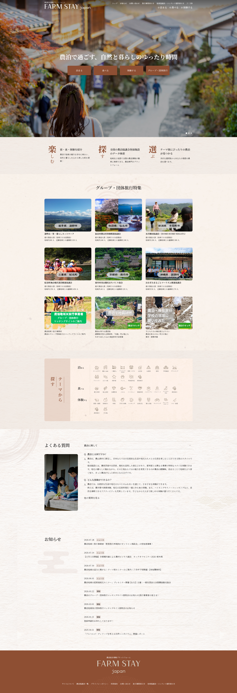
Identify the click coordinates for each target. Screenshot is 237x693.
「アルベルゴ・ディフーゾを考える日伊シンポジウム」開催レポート (114, 633)
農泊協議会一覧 (82, 684)
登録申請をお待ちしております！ (99, 621)
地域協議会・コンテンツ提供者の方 (170, 3)
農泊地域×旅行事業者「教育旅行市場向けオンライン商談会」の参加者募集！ (118, 543)
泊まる (163, 7)
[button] (186, 133)
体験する (188, 7)
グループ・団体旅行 (158, 70)
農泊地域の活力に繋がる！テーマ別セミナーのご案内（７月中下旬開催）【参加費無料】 (123, 569)
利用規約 (114, 684)
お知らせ (123, 3)
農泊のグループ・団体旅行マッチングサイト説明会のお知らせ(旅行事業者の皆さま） (121, 595)
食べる (175, 7)
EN (191, 3)
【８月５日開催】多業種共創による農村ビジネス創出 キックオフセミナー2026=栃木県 (123, 556)
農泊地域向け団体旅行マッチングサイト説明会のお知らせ (109, 608)
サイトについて (68, 684)
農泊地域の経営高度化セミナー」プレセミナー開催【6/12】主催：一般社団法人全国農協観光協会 (127, 582)
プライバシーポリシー (99, 684)
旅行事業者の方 (148, 3)
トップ (114, 3)
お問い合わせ (134, 3)
